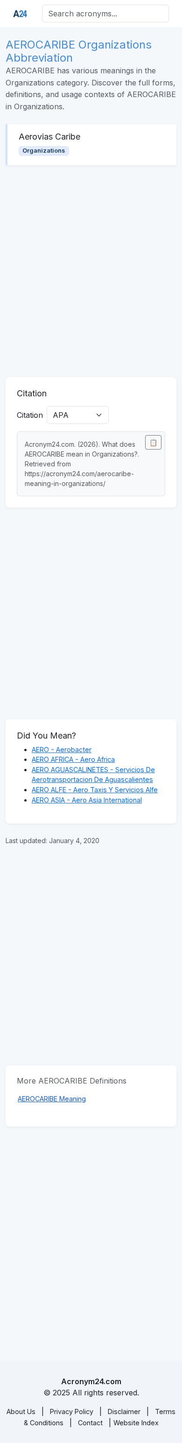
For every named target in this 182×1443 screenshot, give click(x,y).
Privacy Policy (71, 1411)
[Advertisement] (91, 271)
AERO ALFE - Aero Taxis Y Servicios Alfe (95, 790)
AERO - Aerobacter (61, 749)
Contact (90, 1423)
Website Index (136, 1423)
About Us (21, 1411)
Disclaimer (124, 1411)
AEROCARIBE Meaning (52, 1099)
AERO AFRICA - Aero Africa (73, 759)
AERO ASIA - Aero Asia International (87, 800)
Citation (30, 415)
